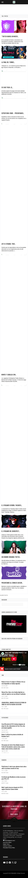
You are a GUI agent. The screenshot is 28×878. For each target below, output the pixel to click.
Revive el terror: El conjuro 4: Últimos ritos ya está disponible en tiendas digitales (13, 683)
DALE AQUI (14, 814)
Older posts (4, 595)
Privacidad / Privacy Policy (9, 847)
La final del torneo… (8, 62)
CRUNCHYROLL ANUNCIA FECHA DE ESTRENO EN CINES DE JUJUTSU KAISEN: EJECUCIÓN (14, 703)
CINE (3, 675)
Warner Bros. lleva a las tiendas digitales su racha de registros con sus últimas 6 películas (14, 693)
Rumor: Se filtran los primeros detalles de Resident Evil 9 (12, 735)
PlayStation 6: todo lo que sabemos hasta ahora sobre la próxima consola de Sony (14, 767)
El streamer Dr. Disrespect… (10, 531)
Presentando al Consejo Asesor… (12, 583)
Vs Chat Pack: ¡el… (7, 87)
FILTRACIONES (5, 718)
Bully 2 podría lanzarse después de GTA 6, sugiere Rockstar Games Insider (12, 788)
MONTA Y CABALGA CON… (8, 374)
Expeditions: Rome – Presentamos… (12, 113)
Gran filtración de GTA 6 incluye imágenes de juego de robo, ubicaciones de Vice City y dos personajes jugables (13, 726)
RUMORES (4, 760)
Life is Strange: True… (8, 244)
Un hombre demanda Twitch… (11, 557)
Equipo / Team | (6, 844)
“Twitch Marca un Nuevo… (10, 36)
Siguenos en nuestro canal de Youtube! (12, 669)
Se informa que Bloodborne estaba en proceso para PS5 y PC (14, 778)
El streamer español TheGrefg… (11, 505)
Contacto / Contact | (7, 845)
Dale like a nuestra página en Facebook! (12, 639)
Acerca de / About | (7, 842)
